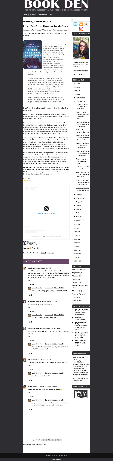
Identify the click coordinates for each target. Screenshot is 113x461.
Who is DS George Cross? (80, 344)
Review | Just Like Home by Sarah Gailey (81, 161)
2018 (76, 235)
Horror (75, 279)
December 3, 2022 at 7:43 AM (54, 400)
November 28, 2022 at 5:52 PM (54, 288)
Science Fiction (78, 294)
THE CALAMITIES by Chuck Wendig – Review (81, 327)
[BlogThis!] (49, 253)
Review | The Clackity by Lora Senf (83, 168)
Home (25, 14)
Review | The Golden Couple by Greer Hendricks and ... (82, 145)
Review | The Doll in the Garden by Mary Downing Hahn (82, 182)
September (79, 198)
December (79, 98)
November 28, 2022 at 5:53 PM (54, 315)
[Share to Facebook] (52, 253)
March (78, 216)
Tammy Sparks (33, 386)
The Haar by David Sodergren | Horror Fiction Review (80, 312)
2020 (76, 228)
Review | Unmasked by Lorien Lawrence (83, 131)
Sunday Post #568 (80, 319)
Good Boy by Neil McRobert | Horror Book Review (80, 335)
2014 (76, 250)
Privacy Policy (63, 455)
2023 (76, 91)
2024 (76, 87)
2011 (76, 261)
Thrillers (75, 297)
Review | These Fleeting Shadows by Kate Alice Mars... (82, 115)
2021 (76, 225)
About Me (33, 14)
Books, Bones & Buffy (80, 323)
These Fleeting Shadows (31, 33)
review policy (82, 378)
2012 (76, 257)
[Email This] (47, 253)
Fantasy (75, 276)
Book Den (48, 455)
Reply (29, 280)
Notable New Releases (80, 285)
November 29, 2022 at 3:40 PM (50, 328)
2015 (76, 246)
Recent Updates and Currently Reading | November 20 (82, 138)
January (78, 220)
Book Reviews (77, 269)
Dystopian (76, 273)
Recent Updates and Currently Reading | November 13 (82, 153)
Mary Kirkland (32, 301)
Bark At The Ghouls (34, 328)
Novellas (76, 291)
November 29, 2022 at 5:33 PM (41, 359)
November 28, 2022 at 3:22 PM (41, 268)
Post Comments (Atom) (39, 445)
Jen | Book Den (37, 288)
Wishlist (75, 300)
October (78, 195)
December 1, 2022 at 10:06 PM (47, 386)
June (78, 209)
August (78, 202)
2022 (76, 94)
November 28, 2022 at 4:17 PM (47, 301)
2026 (76, 84)
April (77, 213)
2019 (76, 232)
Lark (29, 359)
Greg (29, 268)
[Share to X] (51, 253)
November (79, 101)
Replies (32, 284)
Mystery (75, 282)
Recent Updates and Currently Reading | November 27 (82, 124)
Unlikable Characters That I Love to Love (82, 189)
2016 (76, 243)
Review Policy (42, 14)
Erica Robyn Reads (81, 332)
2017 (76, 239)
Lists (51, 14)
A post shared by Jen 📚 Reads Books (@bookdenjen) (46, 236)
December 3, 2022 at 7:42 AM (54, 344)
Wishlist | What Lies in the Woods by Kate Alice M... (82, 106)
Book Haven (79, 318)
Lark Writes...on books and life (80, 341)
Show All (87, 349)
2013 (76, 254)
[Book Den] (80, 398)
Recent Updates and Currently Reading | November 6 (82, 174)
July (77, 205)
